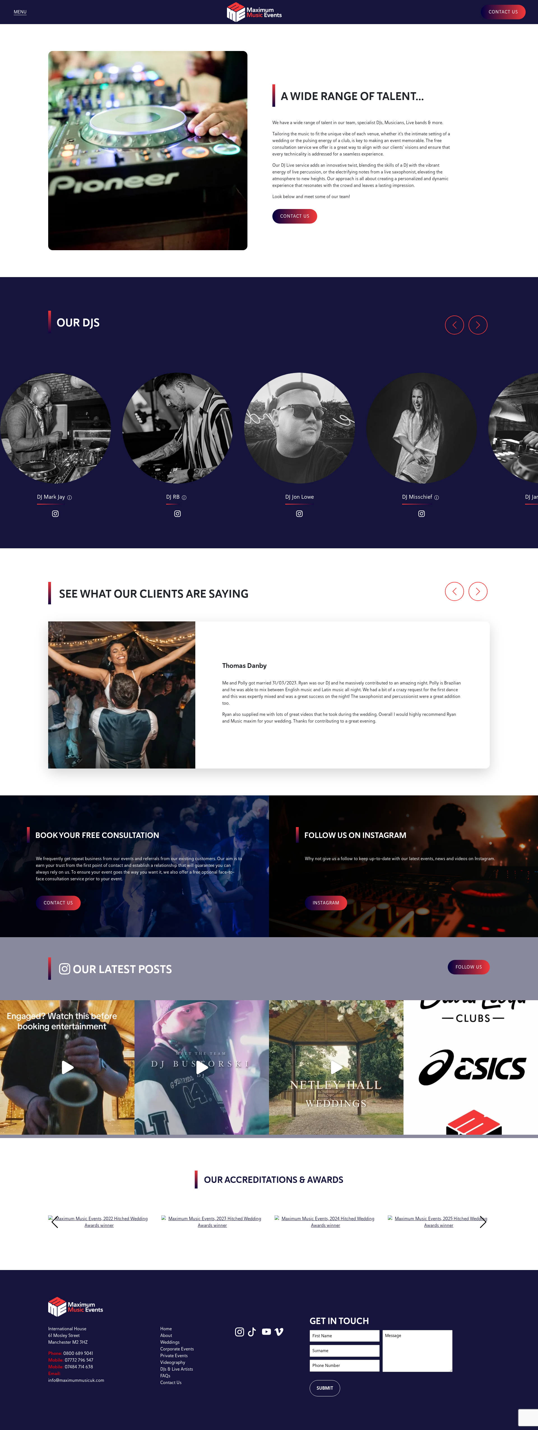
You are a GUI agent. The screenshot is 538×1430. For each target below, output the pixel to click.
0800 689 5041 (70, 1353)
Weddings (170, 1342)
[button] (454, 325)
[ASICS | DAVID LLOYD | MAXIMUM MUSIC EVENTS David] (471, 1067)
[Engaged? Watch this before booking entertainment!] (67, 1067)
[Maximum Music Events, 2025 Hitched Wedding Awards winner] (439, 1222)
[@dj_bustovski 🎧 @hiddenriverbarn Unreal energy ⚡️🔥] (201, 1067)
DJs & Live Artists (176, 1369)
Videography (172, 1362)
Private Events (174, 1356)
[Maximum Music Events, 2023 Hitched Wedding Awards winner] (212, 1222)
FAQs (165, 1376)
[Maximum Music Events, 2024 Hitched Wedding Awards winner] (326, 1222)
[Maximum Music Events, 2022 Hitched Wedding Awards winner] (99, 1222)
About (166, 1335)
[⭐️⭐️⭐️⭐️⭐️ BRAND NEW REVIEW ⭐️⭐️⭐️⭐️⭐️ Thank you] (336, 1067)
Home (166, 1329)
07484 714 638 (70, 1367)
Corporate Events (177, 1349)
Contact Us (171, 1382)
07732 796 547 (70, 1360)
